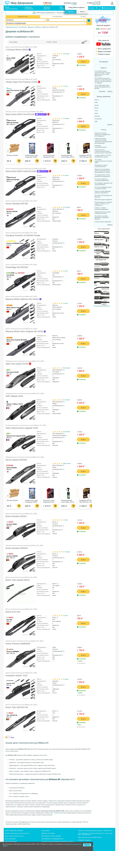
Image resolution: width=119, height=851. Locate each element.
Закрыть (82, 11)
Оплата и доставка (10, 838)
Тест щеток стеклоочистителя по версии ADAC (103, 161)
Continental (98, 119)
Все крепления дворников (102, 306)
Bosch (96, 108)
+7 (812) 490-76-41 (86, 834)
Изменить (71, 11)
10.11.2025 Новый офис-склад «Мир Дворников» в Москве (102, 87)
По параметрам (57, 16)
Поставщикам (45, 830)
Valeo (96, 113)
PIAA (96, 102)
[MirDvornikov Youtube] (103, 47)
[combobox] (26, 20)
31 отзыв (65, 175)
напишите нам (58, 813)
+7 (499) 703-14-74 (107, 830)
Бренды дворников (103, 96)
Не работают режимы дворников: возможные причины (102, 217)
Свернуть (109, 91)
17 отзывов (66, 551)
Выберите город (70, 3)
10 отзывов (66, 207)
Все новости (102, 91)
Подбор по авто (23, 16)
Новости (103, 68)
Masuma (97, 116)
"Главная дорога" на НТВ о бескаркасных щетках (103, 156)
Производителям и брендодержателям (52, 838)
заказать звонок (96, 4)
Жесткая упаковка (12, 155)
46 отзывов (66, 368)
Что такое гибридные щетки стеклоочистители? (103, 187)
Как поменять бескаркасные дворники (103, 196)
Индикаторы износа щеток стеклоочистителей (103, 212)
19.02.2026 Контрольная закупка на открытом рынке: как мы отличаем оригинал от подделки (103, 80)
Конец (12, 737)
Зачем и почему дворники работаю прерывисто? (103, 191)
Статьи (103, 130)
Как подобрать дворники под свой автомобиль (103, 183)
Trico (96, 110)
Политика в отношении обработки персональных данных (57, 841)
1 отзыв (65, 86)
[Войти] (112, 3)
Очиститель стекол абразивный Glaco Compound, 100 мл (49, 157)
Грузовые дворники (47, 8)
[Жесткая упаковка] (14, 148)
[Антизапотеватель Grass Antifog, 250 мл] (68, 148)
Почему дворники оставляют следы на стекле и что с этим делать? (103, 203)
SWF (96, 121)
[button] (8, 151)
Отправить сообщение (84, 840)
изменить (74, 4)
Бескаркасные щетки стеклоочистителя (101, 165)
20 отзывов (66, 431)
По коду (83, 16)
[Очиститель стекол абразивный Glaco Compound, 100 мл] (50, 148)
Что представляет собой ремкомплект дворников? (102, 175)
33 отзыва (66, 53)
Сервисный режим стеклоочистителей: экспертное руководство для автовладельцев (103, 141)
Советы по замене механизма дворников (101, 208)
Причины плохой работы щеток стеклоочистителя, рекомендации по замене (102, 170)
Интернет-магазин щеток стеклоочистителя (17, 833)
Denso (97, 105)
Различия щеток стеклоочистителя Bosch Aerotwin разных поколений (103, 151)
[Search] (89, 20)
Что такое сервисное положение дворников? (102, 179)
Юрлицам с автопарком (48, 833)
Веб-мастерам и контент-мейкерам (51, 836)
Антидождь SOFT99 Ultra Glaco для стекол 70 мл (86, 157)
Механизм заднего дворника (103, 199)
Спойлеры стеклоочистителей (100, 146)
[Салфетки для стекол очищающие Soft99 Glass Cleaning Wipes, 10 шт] (32, 148)
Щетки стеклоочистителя (11, 8)
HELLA (97, 100)
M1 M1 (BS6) (13, 42)
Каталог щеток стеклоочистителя (14, 836)
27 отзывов (66, 399)
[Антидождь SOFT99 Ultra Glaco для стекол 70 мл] (86, 148)
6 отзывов (66, 118)
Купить (83, 62)
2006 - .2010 (51, 42)
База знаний (62, 8)
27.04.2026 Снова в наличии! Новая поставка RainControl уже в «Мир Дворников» (102, 73)
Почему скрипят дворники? (103, 221)
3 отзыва (65, 679)
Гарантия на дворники (11, 841)
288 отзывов (67, 463)
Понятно (87, 845)
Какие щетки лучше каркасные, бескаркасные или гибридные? (102, 134)
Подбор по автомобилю (29, 8)
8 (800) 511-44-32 (93, 3)
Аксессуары (90, 8)
